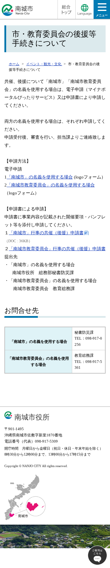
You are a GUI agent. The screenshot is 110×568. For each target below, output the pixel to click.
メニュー (102, 15)
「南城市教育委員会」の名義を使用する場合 (51, 185)
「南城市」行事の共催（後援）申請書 (46, 232)
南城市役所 (32, 417)
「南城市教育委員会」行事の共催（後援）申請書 (57, 248)
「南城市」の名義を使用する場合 (40, 177)
